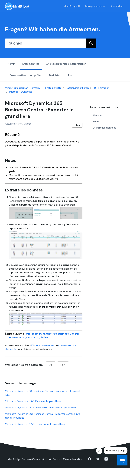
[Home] (17, 6)
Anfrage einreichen (95, 6)
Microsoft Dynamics (20, 91)
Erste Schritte (30, 63)
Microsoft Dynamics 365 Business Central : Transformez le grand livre (42, 393)
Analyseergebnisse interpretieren (66, 63)
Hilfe (69, 75)
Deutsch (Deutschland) (66, 459)
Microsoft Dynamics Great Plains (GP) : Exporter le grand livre (40, 407)
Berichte (54, 75)
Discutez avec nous (42, 345)
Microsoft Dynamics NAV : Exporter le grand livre (33, 401)
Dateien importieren (77, 88)
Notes (96, 121)
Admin (11, 63)
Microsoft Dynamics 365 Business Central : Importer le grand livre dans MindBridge (42, 415)
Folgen (77, 125)
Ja (50, 364)
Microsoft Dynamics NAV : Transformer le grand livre (35, 424)
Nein (63, 364)
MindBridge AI (72, 6)
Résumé (97, 115)
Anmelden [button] (117, 6)
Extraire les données (104, 127)
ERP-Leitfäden (101, 88)
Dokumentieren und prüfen (26, 75)
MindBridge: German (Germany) (23, 88)
